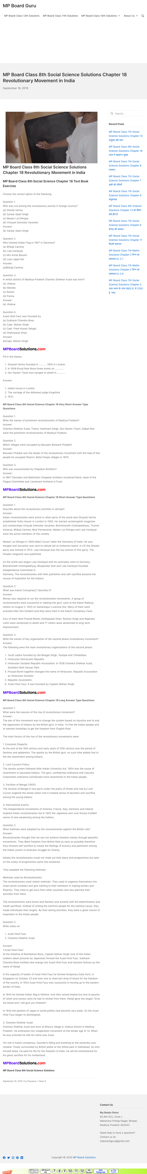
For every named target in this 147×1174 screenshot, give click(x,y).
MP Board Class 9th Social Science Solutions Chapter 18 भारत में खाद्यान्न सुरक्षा (125, 150)
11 (76, 1171)
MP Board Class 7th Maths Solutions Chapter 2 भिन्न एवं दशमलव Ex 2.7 (124, 254)
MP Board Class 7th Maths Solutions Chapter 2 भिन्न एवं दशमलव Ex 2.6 (124, 269)
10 (70, 1171)
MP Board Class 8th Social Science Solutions (28, 1070)
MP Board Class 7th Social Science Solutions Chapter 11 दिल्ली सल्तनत (125, 240)
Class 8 (42, 1081)
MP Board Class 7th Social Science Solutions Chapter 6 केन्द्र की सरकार (125, 225)
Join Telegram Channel (100, 1171)
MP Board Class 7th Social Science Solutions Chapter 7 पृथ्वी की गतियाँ (125, 180)
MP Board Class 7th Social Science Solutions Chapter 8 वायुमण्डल (125, 195)
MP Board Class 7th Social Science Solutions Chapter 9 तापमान (125, 165)
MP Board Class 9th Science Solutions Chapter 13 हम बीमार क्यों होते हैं (125, 210)
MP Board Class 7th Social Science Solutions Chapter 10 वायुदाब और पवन (126, 136)
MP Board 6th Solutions (46, 1171)
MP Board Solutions (33, 1171)
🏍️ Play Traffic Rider (113, 1171)
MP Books (89, 1171)
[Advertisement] (73, 41)
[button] (73, 1171)
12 (82, 1171)
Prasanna (31, 1081)
